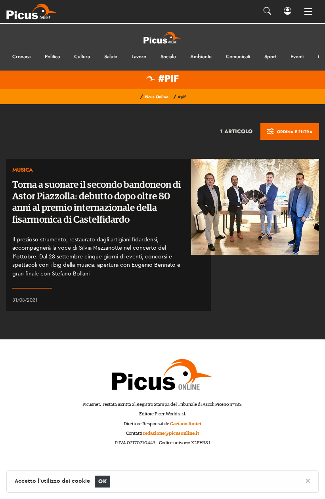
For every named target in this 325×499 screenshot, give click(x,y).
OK (102, 481)
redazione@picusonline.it (171, 433)
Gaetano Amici (185, 423)
